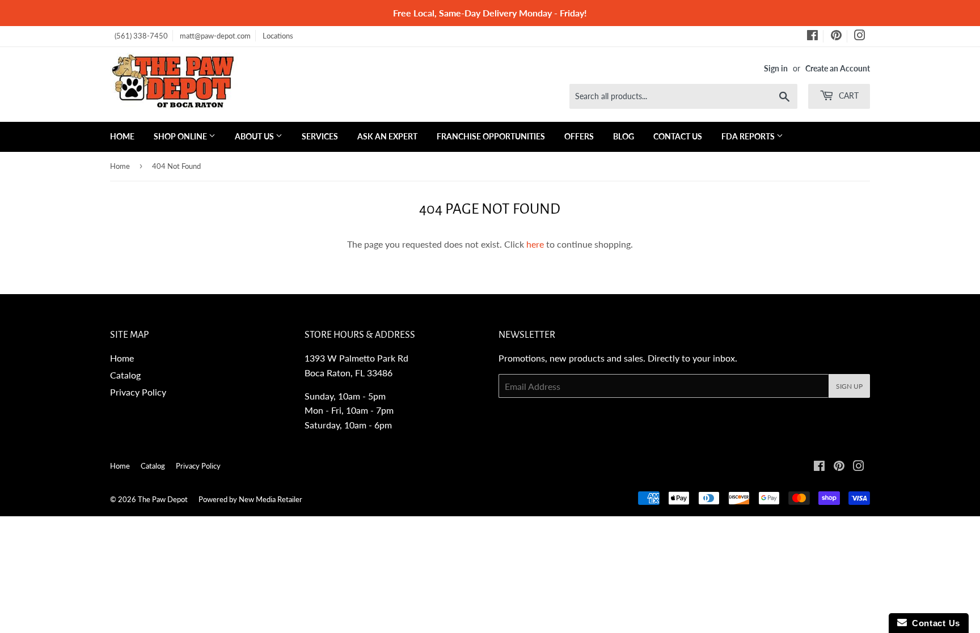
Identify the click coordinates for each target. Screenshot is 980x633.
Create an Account (837, 68)
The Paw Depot (163, 499)
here (535, 244)
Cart (848, 95)
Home (122, 136)
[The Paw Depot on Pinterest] (836, 36)
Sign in (776, 68)
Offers (579, 136)
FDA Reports (748, 136)
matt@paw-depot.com (215, 35)
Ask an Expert (387, 136)
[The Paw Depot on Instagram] (859, 36)
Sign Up (849, 386)
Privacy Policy (138, 391)
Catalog (125, 374)
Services (320, 136)
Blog (623, 136)
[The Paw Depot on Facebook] (812, 36)
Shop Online (181, 136)
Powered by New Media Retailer (250, 499)
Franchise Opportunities (491, 136)
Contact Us (677, 136)
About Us (255, 136)
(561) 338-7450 (141, 35)
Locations (278, 35)
